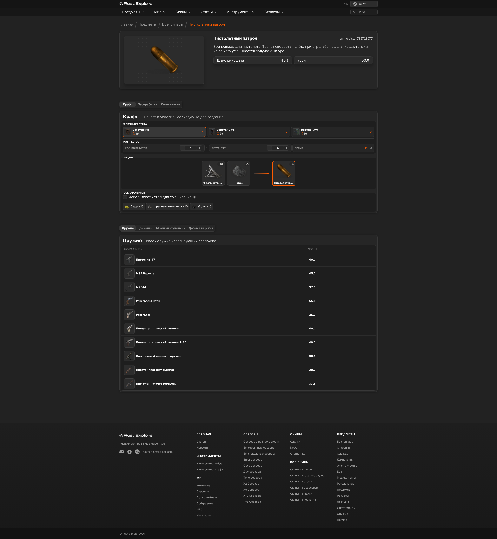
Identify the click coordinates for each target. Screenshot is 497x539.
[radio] (164, 132)
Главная (126, 24)
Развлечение (345, 483)
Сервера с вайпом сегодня (261, 441)
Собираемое (205, 503)
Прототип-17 (145, 259)
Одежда (342, 453)
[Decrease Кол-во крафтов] (182, 148)
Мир (200, 478)
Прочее (342, 519)
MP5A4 (141, 287)
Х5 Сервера (251, 489)
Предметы (148, 24)
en (346, 4)
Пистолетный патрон (207, 24)
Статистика (297, 453)
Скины (296, 434)
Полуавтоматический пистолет (158, 328)
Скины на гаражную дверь (308, 475)
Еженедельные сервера (259, 453)
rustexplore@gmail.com (158, 451)
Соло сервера (252, 465)
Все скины (299, 462)
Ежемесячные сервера (259, 447)
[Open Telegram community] (129, 451)
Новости (202, 447)
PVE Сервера (252, 501)
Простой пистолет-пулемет (155, 369)
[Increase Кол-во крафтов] (199, 148)
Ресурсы (343, 495)
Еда (339, 471)
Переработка (147, 104)
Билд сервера (252, 459)
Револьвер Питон (148, 301)
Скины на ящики (301, 493)
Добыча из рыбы (201, 228)
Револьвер (143, 314)
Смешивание (170, 104)
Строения (203, 491)
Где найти (145, 228)
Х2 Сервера (251, 483)
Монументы (204, 515)
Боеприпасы (172, 24)
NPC (199, 509)
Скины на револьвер (304, 487)
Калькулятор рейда (209, 463)
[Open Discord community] (121, 451)
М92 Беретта (145, 273)
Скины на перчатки (303, 499)
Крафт (128, 104)
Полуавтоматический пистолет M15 (161, 342)
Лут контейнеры (207, 497)
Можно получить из (170, 228)
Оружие (128, 228)
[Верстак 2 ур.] (286, 131)
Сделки (295, 441)
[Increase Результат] (286, 148)
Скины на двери (301, 469)
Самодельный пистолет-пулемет (159, 356)
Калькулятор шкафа (210, 469)
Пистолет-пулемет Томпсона (156, 383)
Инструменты (209, 456)
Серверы (250, 434)
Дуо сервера (252, 471)
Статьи (201, 441)
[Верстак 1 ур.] (202, 131)
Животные (203, 485)
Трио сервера (252, 477)
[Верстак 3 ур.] (371, 131)
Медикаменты (346, 477)
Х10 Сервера (252, 495)
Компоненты (345, 459)
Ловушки (343, 501)
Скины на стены (301, 481)
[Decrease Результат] (269, 148)
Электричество (347, 465)
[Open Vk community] (137, 451)
